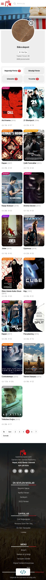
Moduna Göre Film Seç (24, 524)
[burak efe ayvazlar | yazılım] (23, 572)
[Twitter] (20, 471)
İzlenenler (12, 79)
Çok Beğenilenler (23, 519)
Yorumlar (33, 79)
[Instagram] (15, 471)
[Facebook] (32, 471)
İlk (4, 432)
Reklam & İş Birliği (23, 554)
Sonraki (5, 436)
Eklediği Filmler (34, 71)
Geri (9, 432)
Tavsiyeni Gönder (23, 559)
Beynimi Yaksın (23, 488)
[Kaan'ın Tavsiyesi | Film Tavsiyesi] (8, 3)
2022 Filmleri (24, 501)
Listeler (23, 532)
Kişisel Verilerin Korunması (23, 563)
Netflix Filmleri (23, 493)
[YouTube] (26, 471)
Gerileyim (23, 497)
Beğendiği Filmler (12, 71)
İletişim (23, 550)
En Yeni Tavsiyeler (23, 528)
